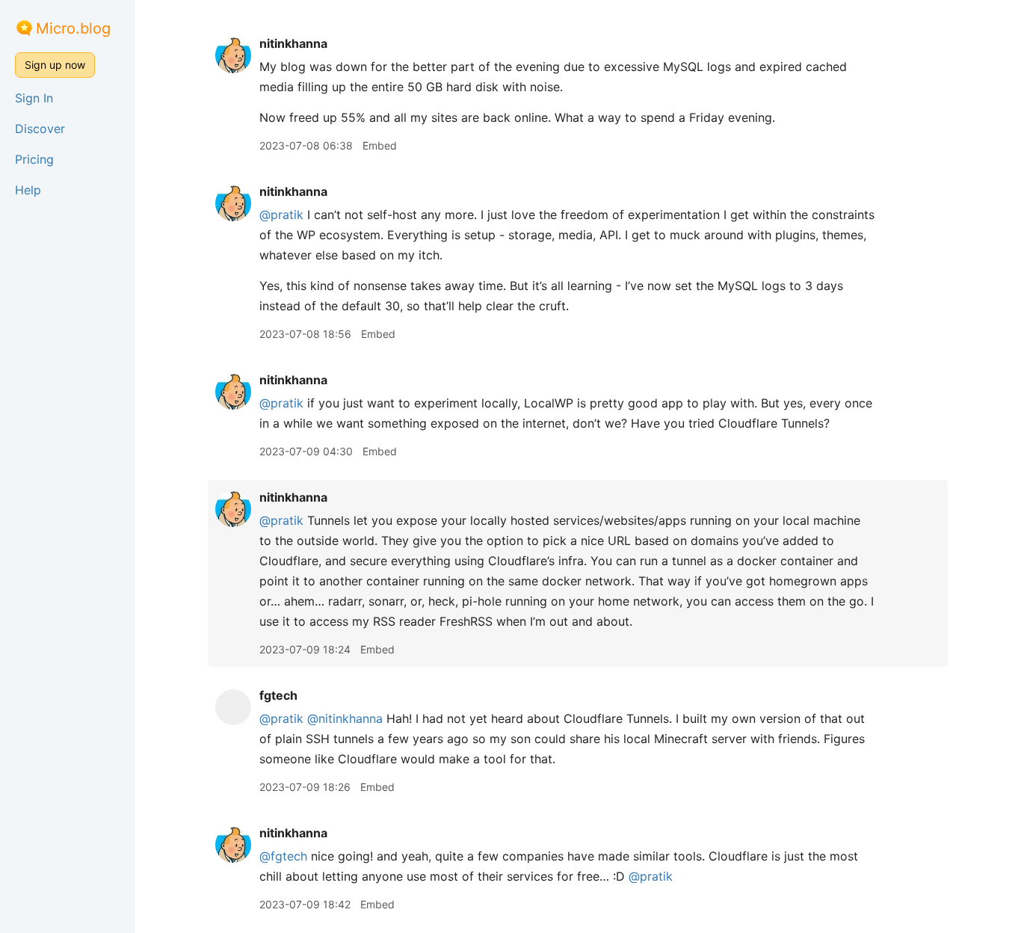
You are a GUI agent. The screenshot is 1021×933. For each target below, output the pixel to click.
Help (28, 189)
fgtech (278, 695)
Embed (380, 145)
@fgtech (283, 856)
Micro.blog (73, 28)
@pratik (281, 214)
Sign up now (55, 64)
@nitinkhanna (345, 718)
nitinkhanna (293, 43)
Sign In (34, 97)
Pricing (34, 159)
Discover (40, 128)
